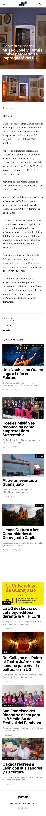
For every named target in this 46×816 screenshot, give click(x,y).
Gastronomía (8, 705)
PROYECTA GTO (30, 804)
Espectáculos (11, 46)
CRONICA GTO (15, 804)
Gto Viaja (6, 330)
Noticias (28, 46)
